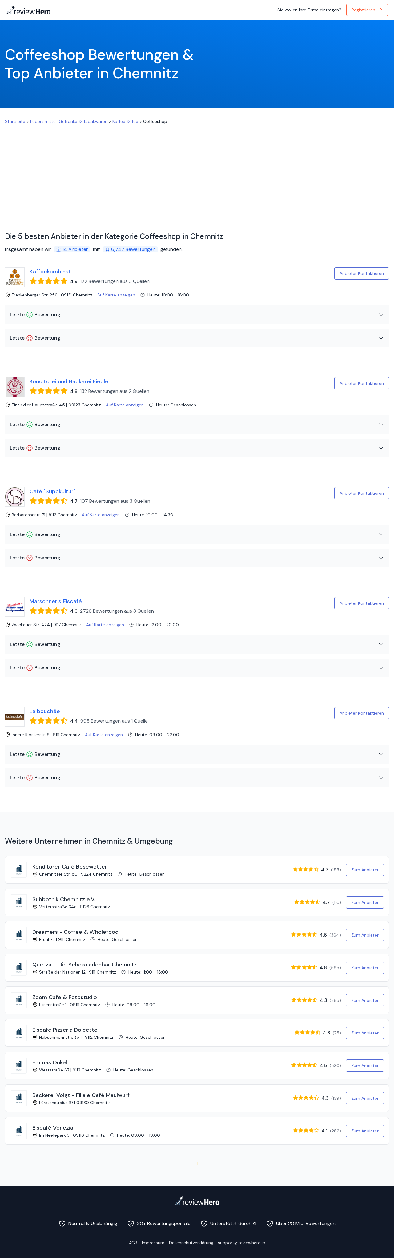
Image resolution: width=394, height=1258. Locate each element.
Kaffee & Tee (125, 121)
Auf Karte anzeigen (116, 295)
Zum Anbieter (365, 870)
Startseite (15, 121)
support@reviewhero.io (241, 1242)
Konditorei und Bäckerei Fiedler (70, 381)
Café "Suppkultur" (52, 491)
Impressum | (154, 1242)
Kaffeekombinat (50, 271)
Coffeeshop (155, 121)
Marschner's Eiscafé (56, 601)
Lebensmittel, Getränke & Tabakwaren (68, 121)
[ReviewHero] (197, 1200)
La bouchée (45, 711)
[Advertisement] (197, 170)
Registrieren (363, 10)
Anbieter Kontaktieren (362, 273)
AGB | (134, 1242)
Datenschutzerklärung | (192, 1242)
